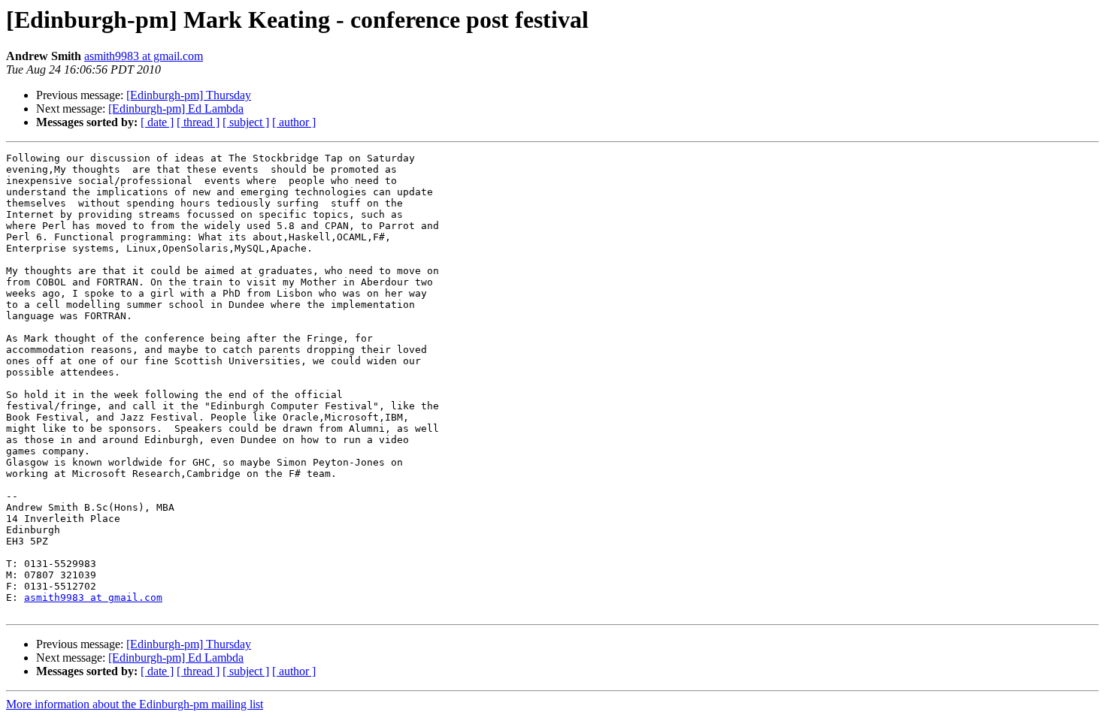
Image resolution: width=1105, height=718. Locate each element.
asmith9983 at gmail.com (143, 56)
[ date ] (157, 122)
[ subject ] (246, 122)
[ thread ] (198, 122)
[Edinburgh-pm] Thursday (188, 95)
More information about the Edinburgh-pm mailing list (134, 704)
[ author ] (294, 122)
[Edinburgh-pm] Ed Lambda (176, 108)
